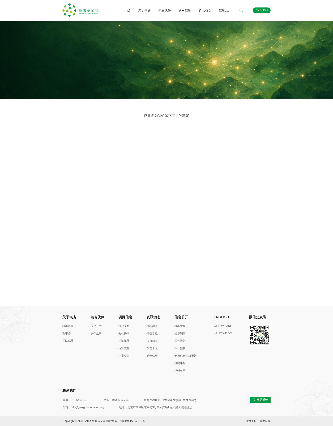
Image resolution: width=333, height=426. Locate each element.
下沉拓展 (124, 340)
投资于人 (152, 348)
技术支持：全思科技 (258, 421)
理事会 (66, 333)
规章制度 (180, 333)
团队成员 (68, 340)
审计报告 (180, 348)
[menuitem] (144, 10)
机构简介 (68, 325)
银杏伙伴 (164, 10)
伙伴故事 (96, 333)
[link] (129, 10)
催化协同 (124, 333)
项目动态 (152, 340)
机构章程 (180, 325)
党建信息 (152, 355)
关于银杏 (144, 10)
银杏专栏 (152, 333)
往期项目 (124, 355)
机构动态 (152, 325)
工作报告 (180, 340)
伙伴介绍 (96, 325)
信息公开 (225, 10)
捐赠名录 (180, 370)
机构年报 (180, 363)
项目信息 (184, 10)
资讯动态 (205, 10)
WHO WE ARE (223, 325)
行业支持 (124, 348)
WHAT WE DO (223, 333)
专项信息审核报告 (185, 355)
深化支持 (124, 325)
